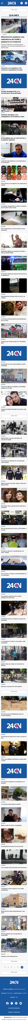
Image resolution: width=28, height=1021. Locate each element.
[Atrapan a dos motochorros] (14, 945)
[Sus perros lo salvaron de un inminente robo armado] (14, 450)
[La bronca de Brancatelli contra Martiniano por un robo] (14, 308)
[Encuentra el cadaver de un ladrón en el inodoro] (14, 771)
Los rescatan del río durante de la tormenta (13, 867)
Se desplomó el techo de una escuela (12, 846)
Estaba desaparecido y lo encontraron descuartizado (11, 92)
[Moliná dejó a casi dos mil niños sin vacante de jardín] (14, 427)
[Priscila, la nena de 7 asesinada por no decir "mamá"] (14, 540)
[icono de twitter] (21, 3)
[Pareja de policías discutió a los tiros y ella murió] (14, 398)
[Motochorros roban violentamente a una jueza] (14, 900)
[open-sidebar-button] (2, 3)
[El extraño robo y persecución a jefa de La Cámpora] (14, 495)
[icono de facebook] (7, 1003)
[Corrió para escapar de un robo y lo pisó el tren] (14, 726)
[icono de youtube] (20, 1003)
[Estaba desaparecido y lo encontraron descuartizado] (14, 81)
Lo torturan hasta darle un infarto (11, 804)
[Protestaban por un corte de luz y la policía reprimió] (14, 127)
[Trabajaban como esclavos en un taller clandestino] (14, 878)
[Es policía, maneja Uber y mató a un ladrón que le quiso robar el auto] (14, 195)
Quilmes (4, 34)
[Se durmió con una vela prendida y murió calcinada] (14, 353)
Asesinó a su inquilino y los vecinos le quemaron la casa (11, 69)
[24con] (11, 3)
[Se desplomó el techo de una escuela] (14, 835)
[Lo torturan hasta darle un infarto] (14, 793)
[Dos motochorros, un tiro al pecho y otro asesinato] (14, 218)
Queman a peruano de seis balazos (11, 686)
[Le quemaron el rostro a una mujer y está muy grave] (14, 630)
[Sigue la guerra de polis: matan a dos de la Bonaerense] (14, 472)
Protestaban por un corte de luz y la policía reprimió (13, 139)
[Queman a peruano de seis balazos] (14, 676)
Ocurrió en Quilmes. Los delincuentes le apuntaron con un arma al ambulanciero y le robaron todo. (13, 46)
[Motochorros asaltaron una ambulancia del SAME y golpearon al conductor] (14, 26)
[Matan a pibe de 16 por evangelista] (14, 814)
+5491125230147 (7, 993)
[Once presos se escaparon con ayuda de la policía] (14, 173)
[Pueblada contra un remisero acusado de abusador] (14, 608)
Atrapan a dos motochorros (9, 956)
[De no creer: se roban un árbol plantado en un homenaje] (14, 563)
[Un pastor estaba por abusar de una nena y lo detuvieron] (14, 263)
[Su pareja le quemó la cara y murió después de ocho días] (14, 585)
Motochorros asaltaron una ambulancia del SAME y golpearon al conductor (12, 39)
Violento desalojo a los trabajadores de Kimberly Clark (12, 115)
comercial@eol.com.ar (14, 989)
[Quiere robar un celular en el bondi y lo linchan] (14, 653)
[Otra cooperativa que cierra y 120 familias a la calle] (14, 518)
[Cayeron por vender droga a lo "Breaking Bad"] (14, 331)
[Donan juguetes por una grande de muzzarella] (14, 923)
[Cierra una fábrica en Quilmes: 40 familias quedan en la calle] (14, 376)
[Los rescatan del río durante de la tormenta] (14, 857)
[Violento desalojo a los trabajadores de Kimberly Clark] (14, 104)
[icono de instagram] (26, 3)
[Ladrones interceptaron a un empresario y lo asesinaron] (14, 150)
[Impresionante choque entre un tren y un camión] (14, 285)
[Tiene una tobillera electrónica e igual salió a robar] (14, 748)
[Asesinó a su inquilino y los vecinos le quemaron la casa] (14, 57)
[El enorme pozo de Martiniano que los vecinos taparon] (14, 703)
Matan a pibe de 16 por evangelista (11, 825)
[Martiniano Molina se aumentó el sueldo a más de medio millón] (14, 240)
